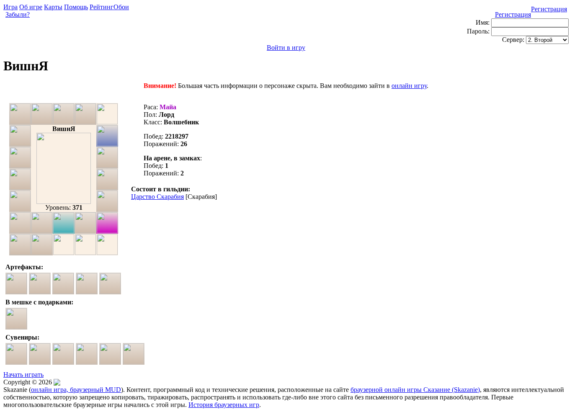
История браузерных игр (223, 404)
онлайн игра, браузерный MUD (76, 389)
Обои (121, 6)
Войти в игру (286, 47)
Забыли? (17, 14)
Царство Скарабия (157, 196)
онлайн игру (409, 85)
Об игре (30, 6)
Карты (53, 6)
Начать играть (23, 374)
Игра (10, 6)
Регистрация (549, 9)
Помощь (76, 6)
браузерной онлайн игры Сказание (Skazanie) (415, 389)
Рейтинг (101, 6)
